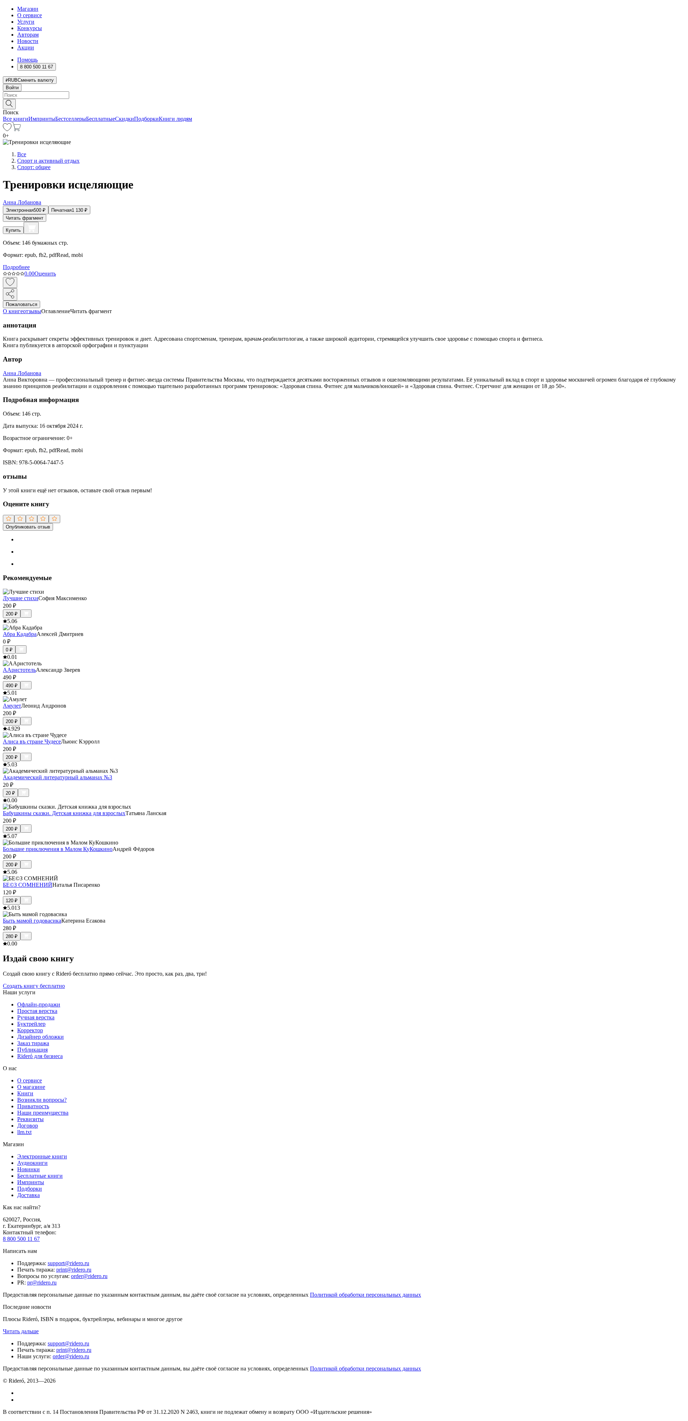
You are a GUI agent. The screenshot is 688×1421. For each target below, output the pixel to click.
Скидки (124, 119)
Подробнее (16, 267)
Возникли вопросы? (42, 1100)
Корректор (30, 1030)
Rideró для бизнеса (40, 1056)
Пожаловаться (21, 304)
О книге (13, 311)
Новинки (28, 1169)
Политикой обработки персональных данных (365, 1295)
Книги (25, 1093)
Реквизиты (30, 1119)
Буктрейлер (31, 1024)
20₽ (10, 793)
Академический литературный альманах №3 (57, 777)
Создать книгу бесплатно (34, 986)
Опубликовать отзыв (28, 527)
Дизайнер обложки (40, 1037)
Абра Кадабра (20, 634)
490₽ (12, 685)
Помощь (27, 60)
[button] (344, 103)
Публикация (32, 1050)
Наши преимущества (42, 1113)
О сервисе (29, 15)
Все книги (15, 119)
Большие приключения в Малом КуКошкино (58, 849)
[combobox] (344, 95)
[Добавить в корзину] (31, 228)
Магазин (27, 9)
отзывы (32, 311)
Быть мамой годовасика (32, 921)
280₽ (12, 936)
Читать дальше (21, 1331)
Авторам (28, 35)
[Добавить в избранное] (10, 282)
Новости (27, 41)
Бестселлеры (70, 119)
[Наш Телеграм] (20, 1400)
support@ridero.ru (68, 1263)
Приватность (33, 1106)
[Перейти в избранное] (7, 129)
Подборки (146, 119)
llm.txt (24, 1132)
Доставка (28, 1195)
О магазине (31, 1087)
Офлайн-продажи (38, 1004)
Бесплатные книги (40, 1176)
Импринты (41, 119)
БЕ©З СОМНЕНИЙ (27, 885)
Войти (12, 87)
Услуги (25, 22)
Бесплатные (100, 119)
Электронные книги (42, 1156)
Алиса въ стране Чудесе (32, 741)
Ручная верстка (35, 1017)
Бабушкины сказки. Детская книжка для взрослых (64, 813)
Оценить (45, 274)
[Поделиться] (10, 294)
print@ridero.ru (73, 1270)
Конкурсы (29, 28)
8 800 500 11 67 (21, 1239)
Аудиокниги (32, 1163)
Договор (27, 1126)
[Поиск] (9, 104)
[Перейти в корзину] (16, 129)
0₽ (9, 649)
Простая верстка (37, 1011)
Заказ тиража (33, 1043)
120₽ (12, 900)
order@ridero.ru (89, 1276)
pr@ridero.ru (42, 1282)
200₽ (12, 614)
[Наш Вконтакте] (21, 1393)
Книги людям (175, 119)
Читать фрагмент (24, 218)
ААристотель (19, 670)
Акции (25, 47)
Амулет (12, 706)
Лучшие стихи (20, 598)
